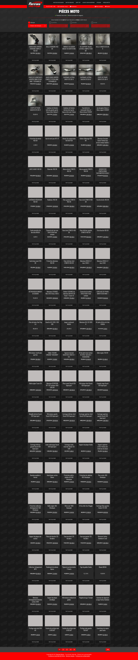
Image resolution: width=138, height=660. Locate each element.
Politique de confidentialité (83, 656)
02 (63, 649)
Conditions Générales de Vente (56, 656)
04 (70, 649)
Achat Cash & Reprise (89, 2)
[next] (74, 649)
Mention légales (70, 656)
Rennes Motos (60, 654)
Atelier (99, 2)
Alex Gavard (73, 657)
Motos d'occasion (58, 2)
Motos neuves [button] (70, 2)
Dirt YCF (78, 2)
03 (67, 649)
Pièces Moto (106, 2)
